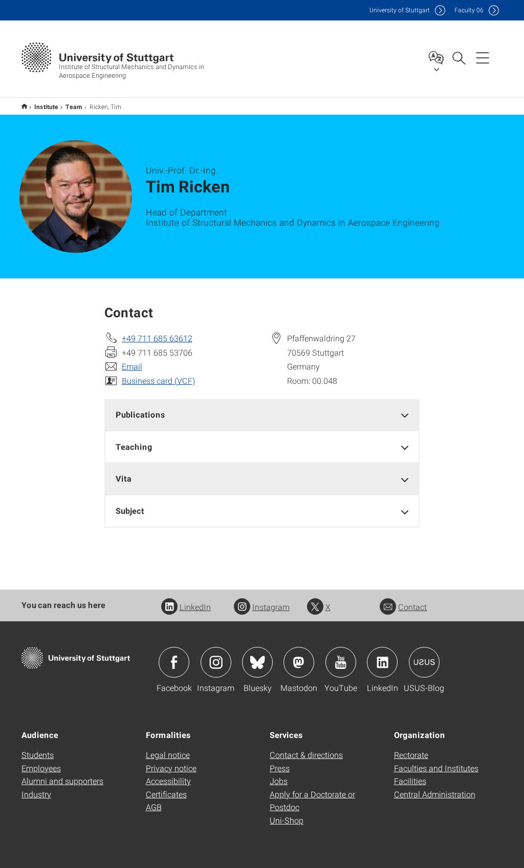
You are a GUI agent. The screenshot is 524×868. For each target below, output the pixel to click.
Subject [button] (130, 510)
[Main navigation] (482, 57)
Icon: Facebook (174, 662)
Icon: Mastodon (298, 662)
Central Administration (434, 794)
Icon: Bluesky (257, 662)
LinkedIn (195, 606)
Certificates (166, 794)
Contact (412, 606)
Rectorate (411, 754)
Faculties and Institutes (436, 768)
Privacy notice (171, 768)
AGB (154, 806)
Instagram (271, 606)
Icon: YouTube (340, 662)
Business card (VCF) (158, 380)
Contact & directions (306, 754)
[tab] (262, 414)
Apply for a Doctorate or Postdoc (312, 801)
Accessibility (168, 780)
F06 (469, 10)
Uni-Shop (286, 820)
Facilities (410, 780)
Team (74, 106)
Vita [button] (124, 478)
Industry (36, 794)
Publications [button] (140, 414)
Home (24, 106)
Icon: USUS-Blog (424, 662)
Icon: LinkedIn (382, 662)
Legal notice (168, 754)
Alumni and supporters (62, 780)
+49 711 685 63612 (157, 338)
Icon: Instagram (216, 662)
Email (132, 366)
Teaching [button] (134, 446)
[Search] (458, 57)
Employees (41, 768)
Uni (399, 10)
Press (280, 768)
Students (37, 754)
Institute (46, 106)
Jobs (279, 780)
